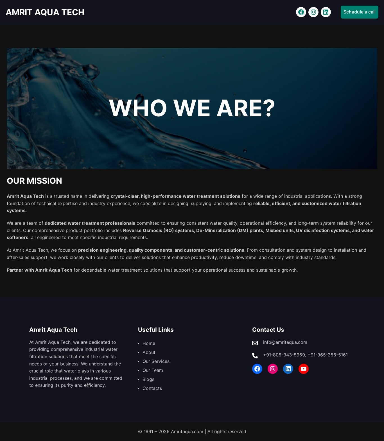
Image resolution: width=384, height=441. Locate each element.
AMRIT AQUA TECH (45, 12)
